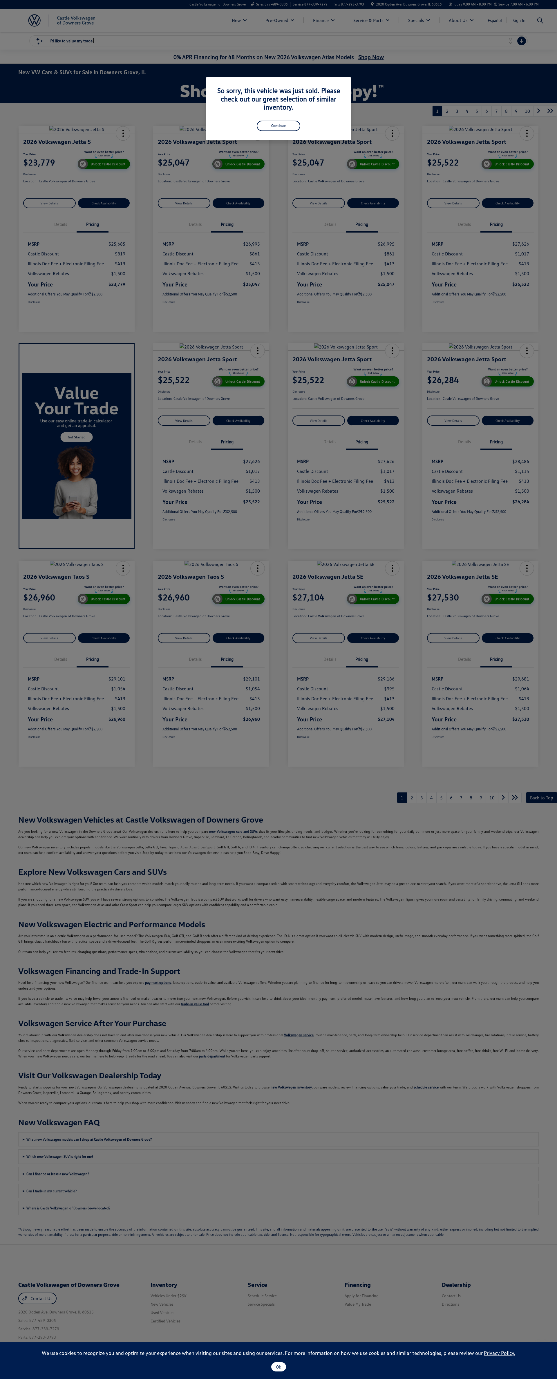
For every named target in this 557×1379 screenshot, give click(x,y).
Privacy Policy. (499, 1353)
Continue (278, 125)
